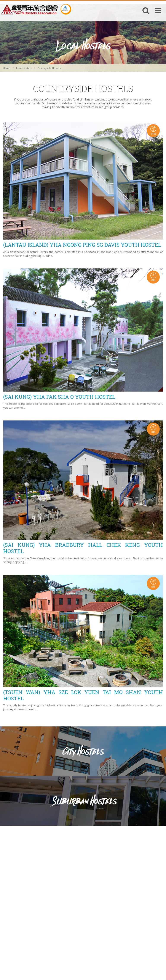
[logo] (36, 9)
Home (6, 68)
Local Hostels (23, 68)
